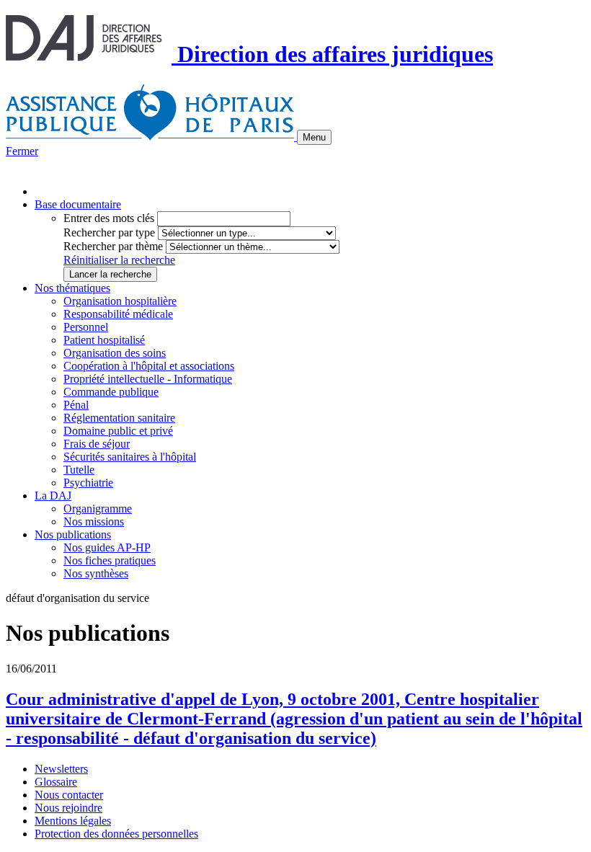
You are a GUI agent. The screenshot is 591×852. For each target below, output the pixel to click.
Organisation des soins (114, 353)
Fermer (22, 151)
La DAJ (53, 495)
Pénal (76, 405)
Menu (314, 137)
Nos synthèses (95, 573)
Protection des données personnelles (116, 833)
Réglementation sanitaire (119, 418)
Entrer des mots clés (108, 218)
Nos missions (93, 521)
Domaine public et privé (118, 431)
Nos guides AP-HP (107, 547)
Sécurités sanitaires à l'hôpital (129, 457)
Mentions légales (73, 821)
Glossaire (56, 782)
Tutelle (78, 469)
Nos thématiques (72, 288)
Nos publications (73, 534)
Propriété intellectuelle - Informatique (147, 379)
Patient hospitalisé (104, 340)
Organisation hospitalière (120, 301)
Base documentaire (78, 204)
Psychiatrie (88, 482)
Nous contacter (69, 795)
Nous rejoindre (68, 808)
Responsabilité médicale (118, 314)
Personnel (85, 327)
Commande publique (111, 392)
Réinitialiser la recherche (119, 260)
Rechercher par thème (113, 246)
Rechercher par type (109, 232)
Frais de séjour (96, 444)
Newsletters (61, 769)
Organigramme (97, 508)
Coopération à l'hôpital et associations (148, 366)
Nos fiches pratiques (109, 560)
